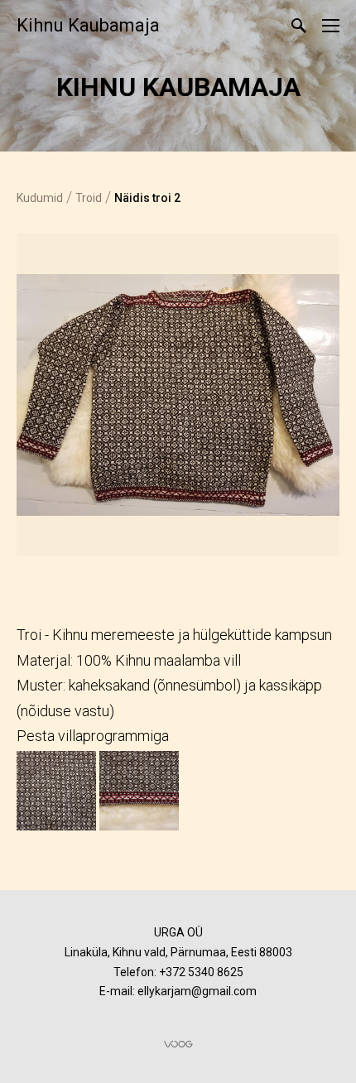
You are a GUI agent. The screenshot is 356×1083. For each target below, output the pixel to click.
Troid (88, 198)
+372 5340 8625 (201, 972)
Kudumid (40, 198)
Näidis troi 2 (147, 198)
